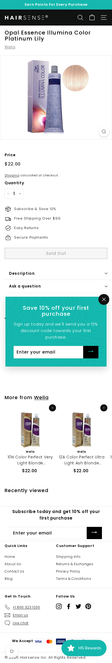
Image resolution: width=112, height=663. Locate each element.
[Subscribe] (90, 352)
